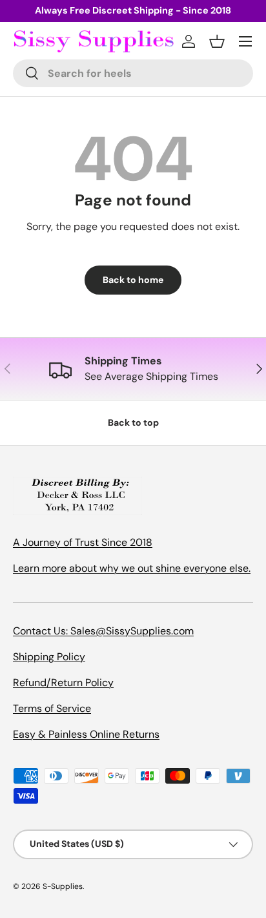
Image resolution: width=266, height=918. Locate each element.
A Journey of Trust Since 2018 (82, 542)
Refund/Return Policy (63, 682)
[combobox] (133, 73)
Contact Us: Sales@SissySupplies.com (103, 631)
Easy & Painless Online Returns (86, 734)
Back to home (133, 280)
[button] (217, 41)
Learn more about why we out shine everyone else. (132, 568)
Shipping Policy (49, 656)
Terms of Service (52, 708)
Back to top (133, 422)
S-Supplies (63, 886)
